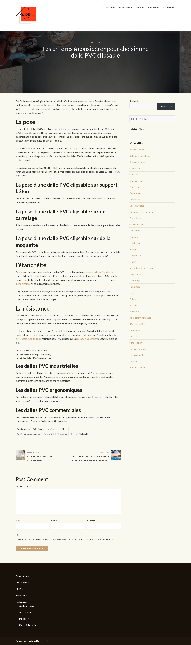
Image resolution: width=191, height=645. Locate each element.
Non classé (134, 286)
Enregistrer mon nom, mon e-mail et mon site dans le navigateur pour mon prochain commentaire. (66, 540)
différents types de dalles (28, 338)
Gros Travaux (26, 612)
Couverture (135, 187)
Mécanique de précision (141, 268)
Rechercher (135, 101)
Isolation (133, 249)
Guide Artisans (26, 606)
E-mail (55, 520)
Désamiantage (136, 205)
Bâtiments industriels (139, 156)
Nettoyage (134, 280)
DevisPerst (24, 618)
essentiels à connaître (87, 338)
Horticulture (135, 243)
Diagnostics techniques (141, 212)
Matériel (140, 7)
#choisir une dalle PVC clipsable (30, 429)
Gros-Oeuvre (125, 7)
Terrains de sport (137, 348)
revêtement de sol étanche (96, 272)
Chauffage (134, 168)
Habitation (134, 230)
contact (44, 641)
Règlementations (137, 324)
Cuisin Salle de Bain (28, 625)
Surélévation (135, 342)
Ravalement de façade (140, 317)
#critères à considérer (57, 429)
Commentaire (23, 487)
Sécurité (133, 336)
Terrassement (136, 355)
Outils (132, 293)
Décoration (135, 193)
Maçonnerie (135, 255)
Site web (91, 520)
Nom (18, 520)
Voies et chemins (137, 367)
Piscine (133, 305)
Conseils (133, 174)
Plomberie (134, 311)
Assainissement (137, 149)
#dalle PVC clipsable (80, 434)
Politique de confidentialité (27, 641)
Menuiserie (135, 274)
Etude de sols (136, 218)
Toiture (133, 361)
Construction (108, 7)
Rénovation (153, 7)
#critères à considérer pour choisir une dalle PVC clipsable (42, 434)
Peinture (133, 299)
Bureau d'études (137, 162)
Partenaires (168, 7)
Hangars (133, 237)
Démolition (135, 199)
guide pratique (23, 283)
